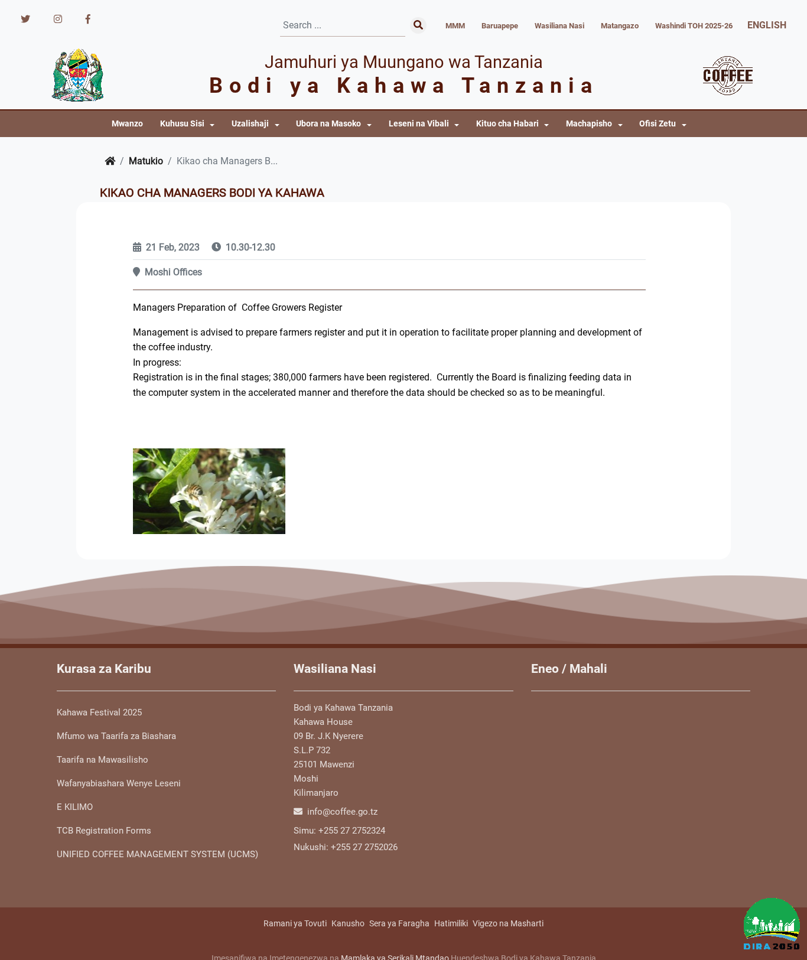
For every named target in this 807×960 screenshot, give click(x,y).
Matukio (146, 161)
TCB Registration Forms (104, 830)
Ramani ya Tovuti (295, 923)
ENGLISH (766, 25)
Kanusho (348, 923)
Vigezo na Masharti (508, 923)
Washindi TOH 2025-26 (694, 25)
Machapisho (589, 124)
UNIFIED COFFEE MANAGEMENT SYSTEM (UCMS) (157, 854)
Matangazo (620, 25)
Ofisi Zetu (657, 124)
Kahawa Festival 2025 (99, 712)
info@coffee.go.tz (341, 811)
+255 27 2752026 (364, 847)
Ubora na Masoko (328, 124)
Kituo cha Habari (507, 124)
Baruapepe (499, 25)
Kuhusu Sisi (182, 124)
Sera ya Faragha (399, 923)
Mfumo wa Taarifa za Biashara (116, 736)
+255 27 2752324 (351, 830)
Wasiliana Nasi (559, 25)
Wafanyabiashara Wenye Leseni (119, 783)
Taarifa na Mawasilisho (102, 759)
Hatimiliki (451, 923)
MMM (455, 25)
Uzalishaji (250, 124)
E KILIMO (75, 807)
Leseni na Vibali (419, 124)
